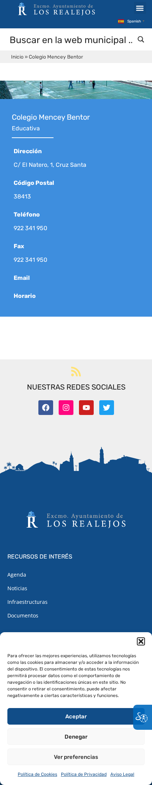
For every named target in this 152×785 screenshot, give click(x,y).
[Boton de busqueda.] (140, 39)
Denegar (76, 736)
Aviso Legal (122, 774)
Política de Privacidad (84, 774)
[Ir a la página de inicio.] (56, 9)
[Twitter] (106, 407)
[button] (141, 641)
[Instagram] (66, 407)
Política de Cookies (37, 774)
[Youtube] (86, 407)
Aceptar (76, 716)
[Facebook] (45, 407)
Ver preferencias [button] (76, 757)
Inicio (17, 57)
